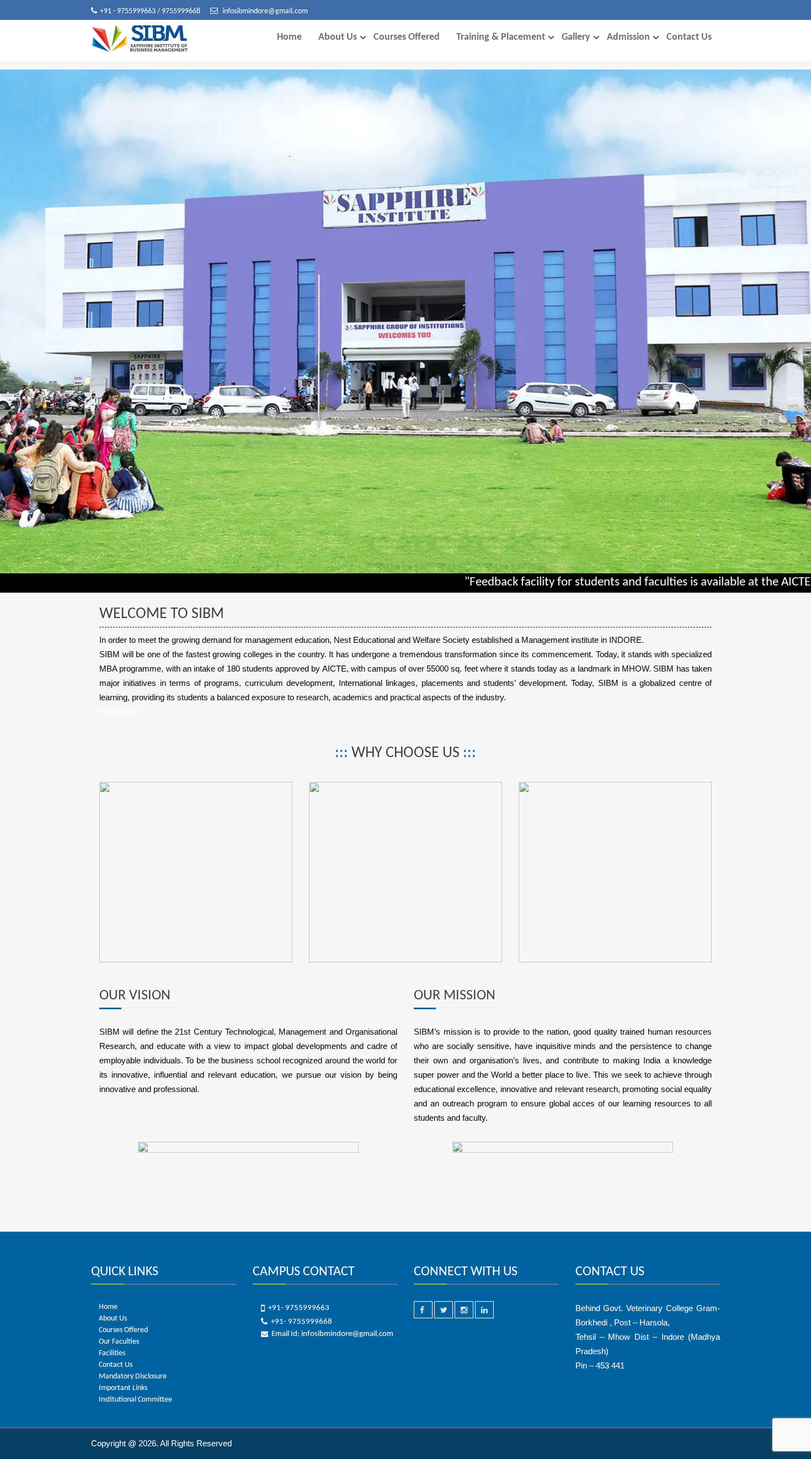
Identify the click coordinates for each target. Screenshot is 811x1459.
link (105, 789)
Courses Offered (407, 37)
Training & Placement (500, 37)
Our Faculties (119, 1342)
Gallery (576, 37)
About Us (337, 37)
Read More (119, 711)
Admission (628, 37)
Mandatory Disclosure (133, 1376)
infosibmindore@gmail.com (264, 11)
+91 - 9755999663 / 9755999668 (151, 11)
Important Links (123, 1388)
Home (289, 37)
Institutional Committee (135, 1400)
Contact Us (689, 37)
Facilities (112, 1353)
